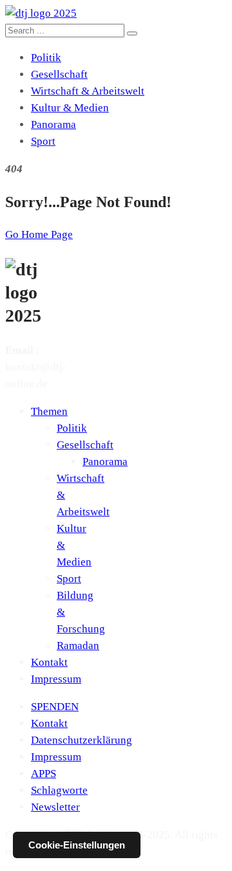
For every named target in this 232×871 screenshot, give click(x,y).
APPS (43, 773)
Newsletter (55, 807)
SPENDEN (55, 707)
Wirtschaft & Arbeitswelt (87, 91)
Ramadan (78, 645)
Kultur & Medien (70, 108)
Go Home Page (39, 234)
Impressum (56, 679)
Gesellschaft (59, 74)
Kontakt (49, 662)
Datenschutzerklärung (81, 740)
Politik (46, 57)
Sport (43, 141)
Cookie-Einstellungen (76, 844)
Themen (49, 411)
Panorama (53, 124)
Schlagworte (59, 790)
